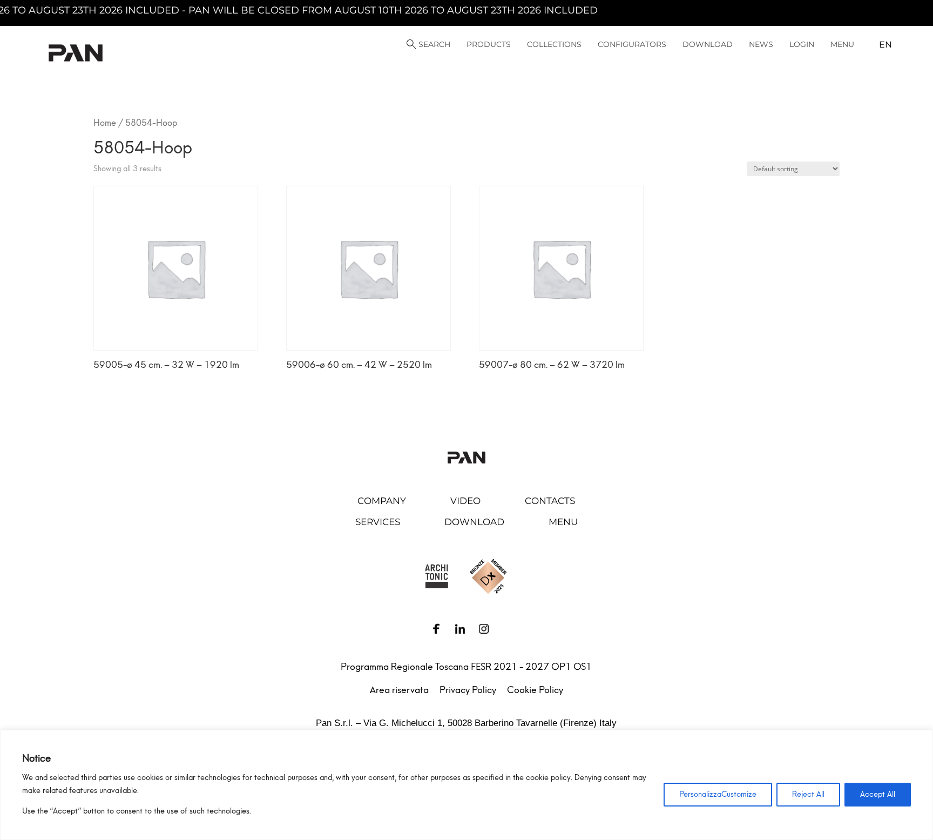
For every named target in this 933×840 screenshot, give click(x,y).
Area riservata (399, 689)
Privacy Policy (468, 689)
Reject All (808, 794)
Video (465, 501)
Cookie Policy (535, 689)
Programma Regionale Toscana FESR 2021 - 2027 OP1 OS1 (466, 666)
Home (104, 123)
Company (381, 501)
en (885, 44)
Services (377, 522)
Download (474, 522)
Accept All (877, 794)
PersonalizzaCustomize (717, 794)
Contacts (550, 501)
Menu (563, 522)
